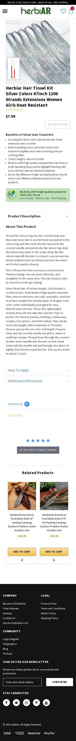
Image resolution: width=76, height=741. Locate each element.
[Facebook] (6, 702)
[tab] (38, 216)
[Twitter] (16, 702)
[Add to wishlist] (35, 482)
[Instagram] (26, 702)
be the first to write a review (38, 450)
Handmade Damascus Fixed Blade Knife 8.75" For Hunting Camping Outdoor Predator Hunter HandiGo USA (54, 522)
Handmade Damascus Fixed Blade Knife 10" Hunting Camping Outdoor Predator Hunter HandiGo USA (22, 522)
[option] (38, 52)
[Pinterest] (36, 702)
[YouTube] (46, 702)
